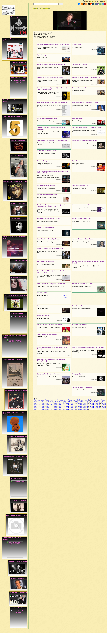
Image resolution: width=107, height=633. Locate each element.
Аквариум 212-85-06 (78, 374)
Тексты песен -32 (47, 407)
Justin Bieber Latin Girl (79, 64)
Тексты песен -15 (59, 403)
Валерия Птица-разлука (45, 161)
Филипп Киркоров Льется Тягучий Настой (86, 77)
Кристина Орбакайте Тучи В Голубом (12, 538)
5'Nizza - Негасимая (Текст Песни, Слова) (14, 117)
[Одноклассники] (82, 4)
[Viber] (98, 4)
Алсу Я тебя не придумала (46, 261)
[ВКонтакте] (79, 4)
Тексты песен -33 (59, 407)
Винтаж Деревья (42, 292)
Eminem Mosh (76, 44)
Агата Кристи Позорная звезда (82, 306)
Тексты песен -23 (82, 404)
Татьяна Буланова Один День (47, 118)
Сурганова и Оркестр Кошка (46, 150)
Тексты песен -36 (94, 407)
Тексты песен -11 (80, 401)
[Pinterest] (105, 4)
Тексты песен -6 (95, 400)
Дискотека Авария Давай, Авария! (48, 218)
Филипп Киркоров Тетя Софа (82, 387)
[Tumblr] (96, 4)
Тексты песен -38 (47, 409)
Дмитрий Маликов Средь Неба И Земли (85, 102)
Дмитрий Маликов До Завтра (17, 436)
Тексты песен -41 (82, 409)
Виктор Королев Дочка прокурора (15, 295)
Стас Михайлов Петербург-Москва (48, 239)
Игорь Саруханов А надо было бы (15, 456)
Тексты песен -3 (62, 400)
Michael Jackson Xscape (18, 77)
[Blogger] (86, 4)
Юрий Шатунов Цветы (18, 62)
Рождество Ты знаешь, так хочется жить (14, 39)
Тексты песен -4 (73, 400)
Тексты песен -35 (82, 407)
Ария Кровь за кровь (79, 161)
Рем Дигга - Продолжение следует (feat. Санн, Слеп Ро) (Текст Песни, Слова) (52, 205)
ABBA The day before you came (47, 334)
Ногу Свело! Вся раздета (18, 260)
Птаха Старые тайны (18, 17)
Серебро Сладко (77, 118)
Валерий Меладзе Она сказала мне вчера (14, 336)
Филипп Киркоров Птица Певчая (83, 239)
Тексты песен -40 (70, 409)
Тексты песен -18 (94, 403)
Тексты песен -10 (68, 401)
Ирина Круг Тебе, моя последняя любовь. (51, 64)
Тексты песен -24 (94, 404)
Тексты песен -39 (59, 409)
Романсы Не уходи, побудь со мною (13, 360)
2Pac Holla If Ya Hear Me (18, 500)
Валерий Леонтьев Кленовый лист (15, 181)
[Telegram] (103, 4)
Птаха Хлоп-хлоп (43, 306)
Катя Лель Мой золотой (80, 185)
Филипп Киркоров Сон (79, 88)
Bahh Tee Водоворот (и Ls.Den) (16, 515)
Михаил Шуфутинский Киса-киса (16, 390)
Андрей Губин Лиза (17, 578)
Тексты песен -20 (47, 404)
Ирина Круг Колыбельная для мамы (13, 100)
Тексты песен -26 (47, 406)
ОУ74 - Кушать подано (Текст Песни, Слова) (51, 283)
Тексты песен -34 (70, 407)
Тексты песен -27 (59, 406)
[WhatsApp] (100, 4)
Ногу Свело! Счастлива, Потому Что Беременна (13, 413)
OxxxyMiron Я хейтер (18, 203)
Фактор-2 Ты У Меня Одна (18, 592)
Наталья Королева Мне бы (81, 205)
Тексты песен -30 (94, 406)
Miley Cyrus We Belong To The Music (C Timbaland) (88, 347)
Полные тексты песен (95, 1)
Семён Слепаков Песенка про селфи (49, 324)
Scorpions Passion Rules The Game (48, 374)
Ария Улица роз (42, 55)
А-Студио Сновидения (79, 324)
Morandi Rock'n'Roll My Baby (81, 218)
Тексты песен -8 (46, 401)
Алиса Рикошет (16, 277)
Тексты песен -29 (82, 406)
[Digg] (89, 4)
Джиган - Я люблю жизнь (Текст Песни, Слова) (52, 102)
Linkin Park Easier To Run (45, 227)
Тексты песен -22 (70, 404)
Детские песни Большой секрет (82, 283)
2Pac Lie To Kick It (16, 218)
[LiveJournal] (93, 4)
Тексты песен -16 (70, 403)
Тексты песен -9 (57, 401)
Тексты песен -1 (39, 400)
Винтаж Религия (16, 478)
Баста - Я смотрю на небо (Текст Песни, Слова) (53, 44)
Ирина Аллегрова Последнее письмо (84, 140)
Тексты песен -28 (70, 406)
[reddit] (91, 4)
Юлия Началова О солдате (46, 185)
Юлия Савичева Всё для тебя (47, 194)
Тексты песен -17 (82, 403)
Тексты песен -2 (50, 400)
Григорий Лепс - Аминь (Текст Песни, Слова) (87, 127)
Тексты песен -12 (92, 401)
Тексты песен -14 (47, 403)
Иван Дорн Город (43, 315)
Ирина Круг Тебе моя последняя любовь (50, 248)
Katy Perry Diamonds (17, 155)
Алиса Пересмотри (17, 313)
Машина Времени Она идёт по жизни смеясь (52, 140)
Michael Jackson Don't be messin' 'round (50, 77)
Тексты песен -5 (84, 400)
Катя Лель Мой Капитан (18, 608)
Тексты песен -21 (59, 404)
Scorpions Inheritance (18, 140)
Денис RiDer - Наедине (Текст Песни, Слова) (15, 237)
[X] (84, 4)
